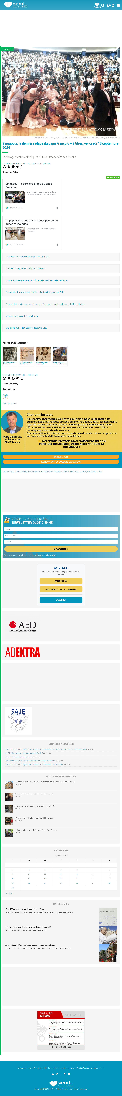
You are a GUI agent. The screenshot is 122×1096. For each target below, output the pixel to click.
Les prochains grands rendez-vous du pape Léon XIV (28, 927)
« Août (7, 893)
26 (61, 883)
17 (29, 879)
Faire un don (61, 456)
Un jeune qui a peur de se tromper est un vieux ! (27, 256)
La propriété (42, 1068)
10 (29, 874)
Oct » (12, 893)
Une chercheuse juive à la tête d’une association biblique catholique (30, 761)
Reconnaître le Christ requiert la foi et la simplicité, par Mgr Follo (34, 292)
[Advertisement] (61, 27)
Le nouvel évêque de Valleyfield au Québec (25, 268)
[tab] (49, 1014)
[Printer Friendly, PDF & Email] (113, 177)
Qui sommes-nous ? (26, 1068)
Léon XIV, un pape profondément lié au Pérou (24, 909)
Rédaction (32, 164)
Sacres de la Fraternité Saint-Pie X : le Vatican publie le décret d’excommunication (45, 782)
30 (13, 888)
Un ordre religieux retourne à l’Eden (21, 316)
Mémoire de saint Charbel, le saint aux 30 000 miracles (35, 818)
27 (77, 883)
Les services (53, 1068)
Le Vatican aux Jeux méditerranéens (18, 757)
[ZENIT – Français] (34, 5)
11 (45, 874)
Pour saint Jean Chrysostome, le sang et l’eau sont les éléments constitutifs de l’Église (45, 304)
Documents (7, 49)
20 (77, 879)
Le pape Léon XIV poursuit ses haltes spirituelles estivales (30, 945)
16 (13, 879)
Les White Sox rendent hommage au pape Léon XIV (24, 753)
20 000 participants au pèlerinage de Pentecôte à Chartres (36, 830)
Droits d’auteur (83, 1068)
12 (61, 874)
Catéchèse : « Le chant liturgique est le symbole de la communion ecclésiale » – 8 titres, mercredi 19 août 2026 (45, 749)
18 (45, 879)
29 (109, 883)
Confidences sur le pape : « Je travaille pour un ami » (34, 794)
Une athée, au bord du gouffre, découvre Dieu (26, 328)
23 (13, 883)
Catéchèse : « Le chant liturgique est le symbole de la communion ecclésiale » (33, 765)
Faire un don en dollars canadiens (61, 462)
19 (61, 879)
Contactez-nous (97, 1068)
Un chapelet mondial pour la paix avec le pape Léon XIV (35, 806)
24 (29, 883)
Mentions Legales (68, 1068)
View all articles (9, 403)
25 (45, 883)
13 (77, 874)
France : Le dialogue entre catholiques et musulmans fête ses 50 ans (37, 280)
